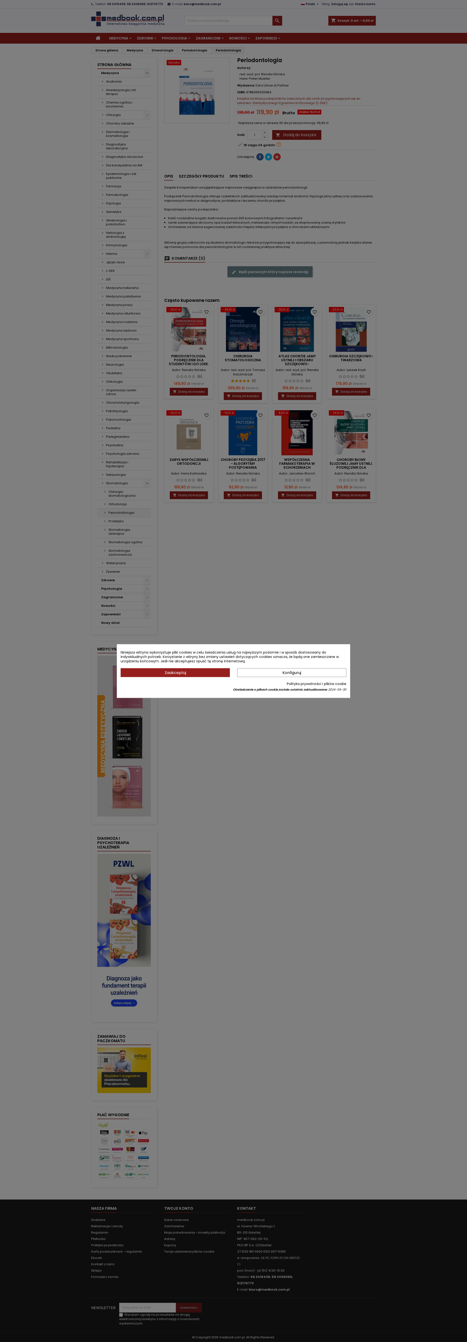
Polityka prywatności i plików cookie (316, 684)
